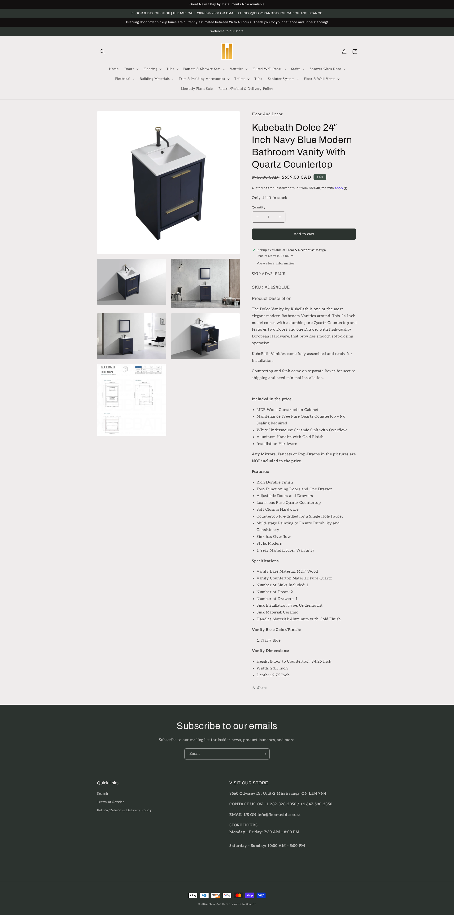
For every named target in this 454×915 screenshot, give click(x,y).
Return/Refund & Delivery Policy (124, 810)
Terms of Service (111, 802)
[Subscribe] (264, 754)
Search (102, 794)
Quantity (259, 207)
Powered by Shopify (243, 904)
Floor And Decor (219, 904)
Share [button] (262, 688)
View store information (276, 263)
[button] (102, 51)
